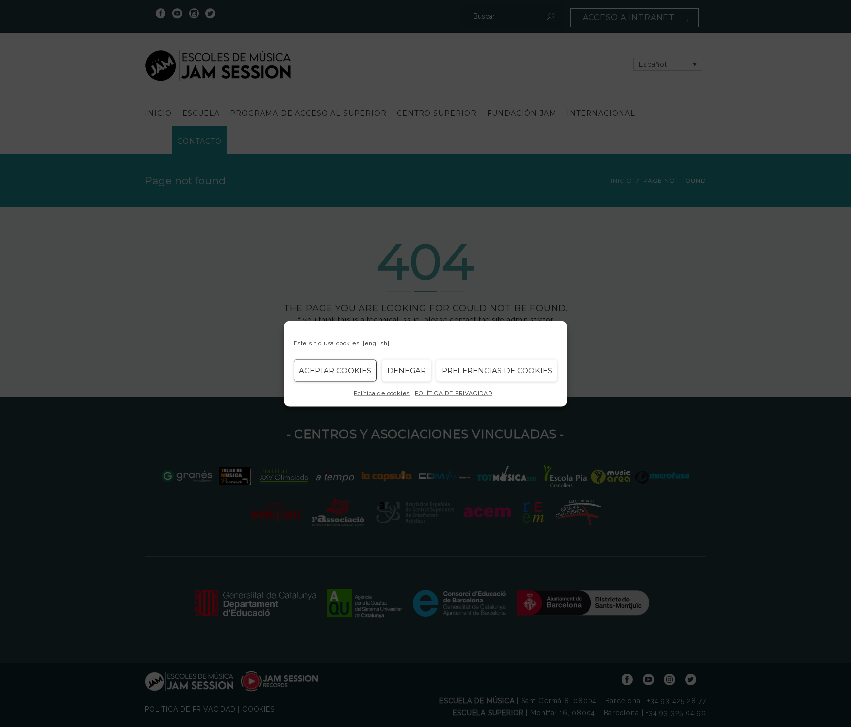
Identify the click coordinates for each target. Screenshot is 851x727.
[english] (376, 342)
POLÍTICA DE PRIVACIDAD (453, 392)
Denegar (406, 370)
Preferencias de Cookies (497, 370)
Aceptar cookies (335, 370)
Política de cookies (382, 392)
